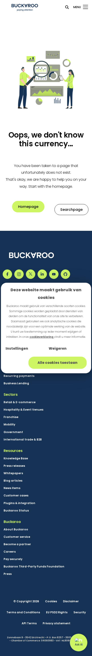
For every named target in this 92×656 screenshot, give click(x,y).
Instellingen (17, 348)
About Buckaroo (16, 529)
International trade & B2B (23, 439)
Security (79, 612)
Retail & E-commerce (20, 402)
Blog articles (13, 481)
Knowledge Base (16, 458)
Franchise (11, 417)
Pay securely (13, 559)
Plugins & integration (19, 503)
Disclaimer (71, 601)
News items (12, 488)
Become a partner (17, 544)
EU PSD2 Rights (56, 612)
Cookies (51, 601)
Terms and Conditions (23, 612)
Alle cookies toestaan (57, 362)
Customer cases (16, 495)
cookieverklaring (41, 337)
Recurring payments (19, 376)
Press (8, 574)
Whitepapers (13, 473)
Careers (10, 552)
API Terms (29, 623)
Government (13, 432)
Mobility (9, 424)
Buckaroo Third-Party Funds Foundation (34, 566)
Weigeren (58, 348)
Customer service (17, 537)
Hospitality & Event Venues (23, 409)
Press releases (14, 466)
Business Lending (16, 383)
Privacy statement (56, 623)
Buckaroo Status (16, 510)
